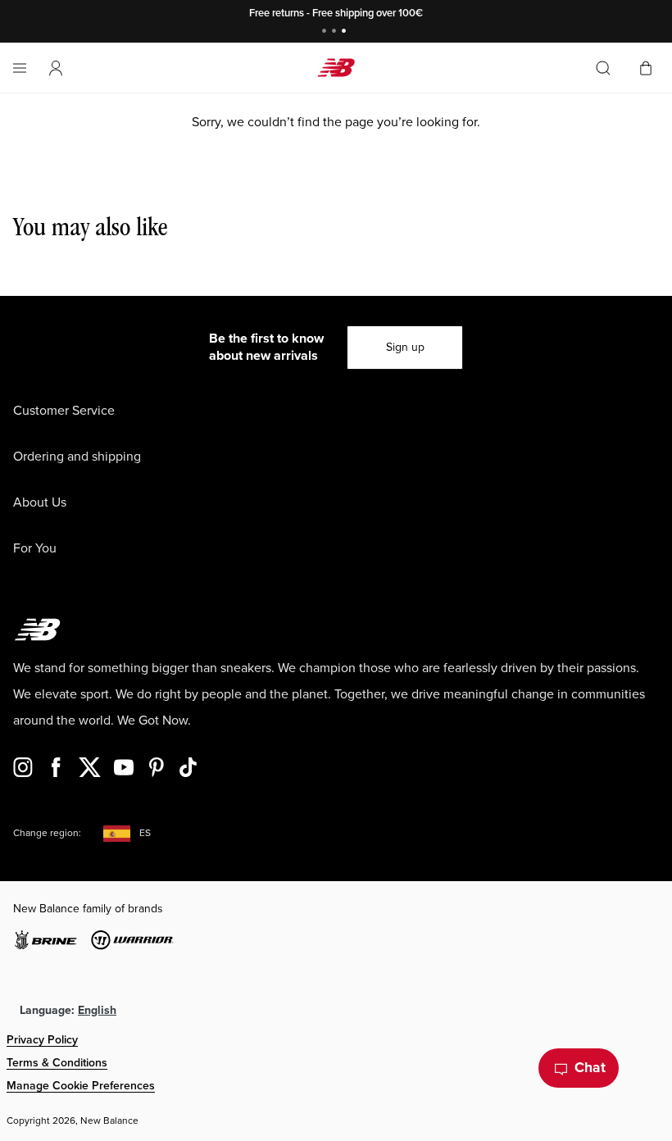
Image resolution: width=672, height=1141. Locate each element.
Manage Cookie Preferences (81, 1086)
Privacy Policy (42, 1040)
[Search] (603, 68)
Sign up (405, 347)
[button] (56, 68)
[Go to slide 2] (336, 32)
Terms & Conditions (57, 1063)
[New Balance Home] (336, 67)
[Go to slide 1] (326, 32)
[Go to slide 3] (346, 32)
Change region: (47, 833)
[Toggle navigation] (20, 68)
